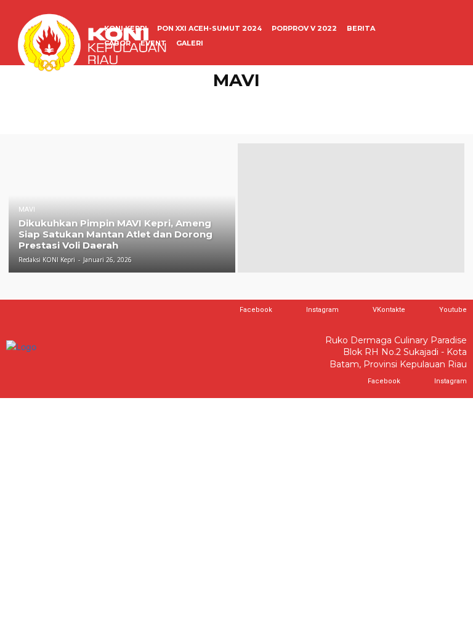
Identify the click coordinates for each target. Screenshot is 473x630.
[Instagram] (294, 310)
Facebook (256, 310)
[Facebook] (227, 310)
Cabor (70, 101)
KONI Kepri (429, 101)
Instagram (322, 310)
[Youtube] (427, 310)
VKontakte (389, 310)
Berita (33, 101)
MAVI (262, 116)
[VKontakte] (360, 310)
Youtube (453, 310)
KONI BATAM (374, 101)
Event (106, 101)
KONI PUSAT (219, 116)
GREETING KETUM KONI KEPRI (220, 101)
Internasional (313, 101)
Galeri (142, 101)
